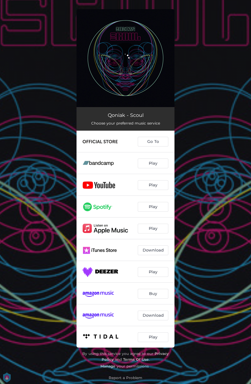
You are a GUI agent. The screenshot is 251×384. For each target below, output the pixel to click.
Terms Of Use (136, 359)
